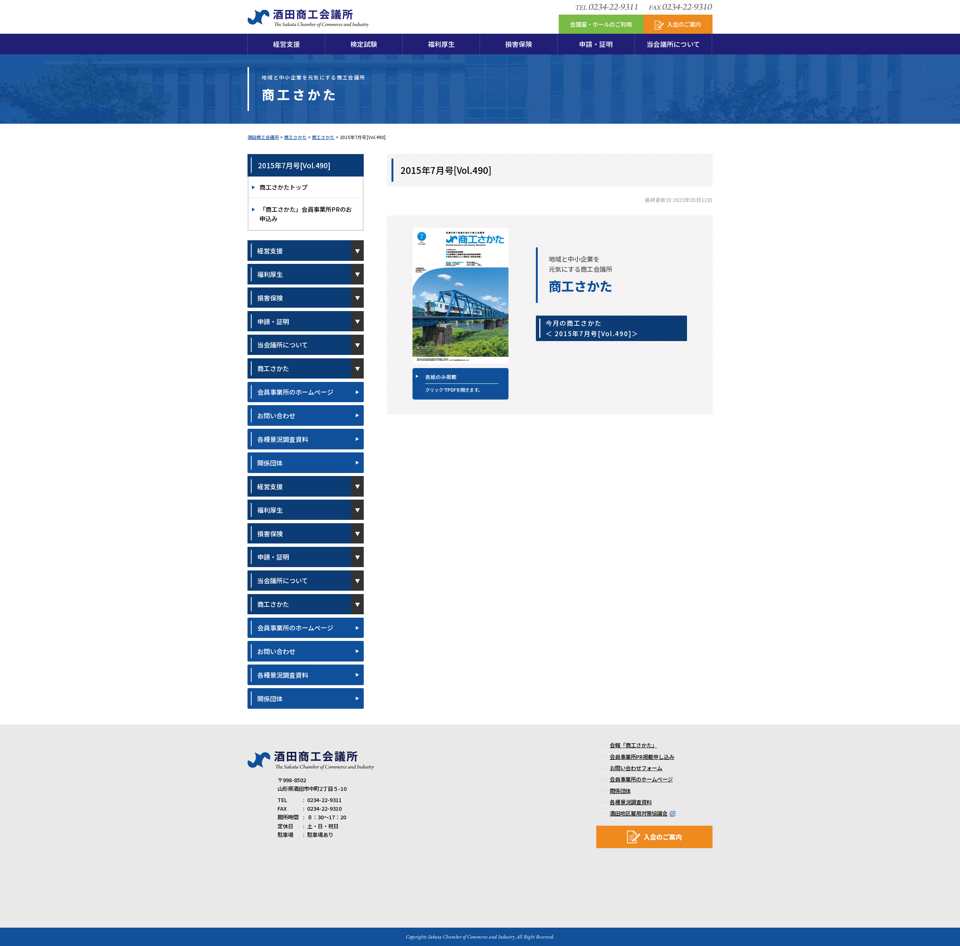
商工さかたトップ (284, 187)
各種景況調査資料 (282, 439)
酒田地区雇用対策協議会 (639, 813)
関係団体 (270, 462)
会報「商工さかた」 (633, 745)
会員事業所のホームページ (295, 392)
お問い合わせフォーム (636, 768)
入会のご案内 (663, 836)
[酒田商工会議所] (308, 23)
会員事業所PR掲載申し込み (642, 756)
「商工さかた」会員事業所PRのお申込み (306, 214)
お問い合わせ (276, 415)
